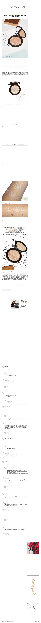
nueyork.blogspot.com (7, 482)
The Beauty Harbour (8, 498)
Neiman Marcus (33, 586)
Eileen (5, 509)
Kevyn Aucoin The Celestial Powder (10, 228)
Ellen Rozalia (6, 533)
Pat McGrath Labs (33, 588)
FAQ (35, 609)
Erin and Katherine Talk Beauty (9, 382)
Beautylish (33, 580)
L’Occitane (33, 584)
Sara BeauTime (7, 452)
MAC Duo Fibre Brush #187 (6, 277)
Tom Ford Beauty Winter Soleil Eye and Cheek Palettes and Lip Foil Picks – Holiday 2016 (6, 361)
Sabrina (8, 386)
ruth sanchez (6, 366)
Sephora (33, 590)
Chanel (33, 582)
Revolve (33, 589)
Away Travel (33, 579)
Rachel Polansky (7, 392)
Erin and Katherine (7, 379)
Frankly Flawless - (7, 406)
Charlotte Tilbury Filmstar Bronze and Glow (11, 229)
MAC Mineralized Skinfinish (12, 231)
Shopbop (33, 591)
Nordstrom (33, 587)
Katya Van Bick (7, 493)
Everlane (33, 583)
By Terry (33, 581)
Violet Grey (33, 594)
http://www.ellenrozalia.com (11, 537)
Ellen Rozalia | (6, 537)
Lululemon (33, 585)
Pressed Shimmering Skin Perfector (19, 59)
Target (33, 592)
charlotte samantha (8, 438)
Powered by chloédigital (36, 621)
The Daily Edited (33, 593)
